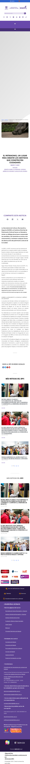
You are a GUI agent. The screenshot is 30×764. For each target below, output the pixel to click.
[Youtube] (13, 17)
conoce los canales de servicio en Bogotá (14, 674)
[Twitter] (5, 367)
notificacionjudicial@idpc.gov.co (12, 720)
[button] (15, 24)
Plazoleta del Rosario (20, 171)
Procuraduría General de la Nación (13, 648)
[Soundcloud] (16, 17)
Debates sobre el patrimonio (12, 169)
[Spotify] (19, 17)
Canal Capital (8, 624)
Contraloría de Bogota (10, 642)
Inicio (3, 119)
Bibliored (7, 628)
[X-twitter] (10, 17)
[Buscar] (25, 13)
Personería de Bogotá (10, 645)
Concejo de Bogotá (10, 651)
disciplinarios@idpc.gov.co (10, 716)
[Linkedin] (22, 17)
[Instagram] (4, 17)
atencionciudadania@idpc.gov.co (12, 691)
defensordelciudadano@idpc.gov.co (13, 694)
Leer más (3, 407)
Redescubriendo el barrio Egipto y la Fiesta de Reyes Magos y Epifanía (15, 458)
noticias (6, 119)
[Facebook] (7, 17)
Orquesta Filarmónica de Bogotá (13, 631)
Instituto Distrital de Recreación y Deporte (15, 614)
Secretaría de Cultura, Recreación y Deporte (16, 611)
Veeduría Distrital (9, 655)
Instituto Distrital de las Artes (12, 617)
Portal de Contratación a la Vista (13, 658)
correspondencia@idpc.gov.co (11, 703)
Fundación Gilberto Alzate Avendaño (14, 621)
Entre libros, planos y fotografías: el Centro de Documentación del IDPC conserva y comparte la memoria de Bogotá (15, 401)
